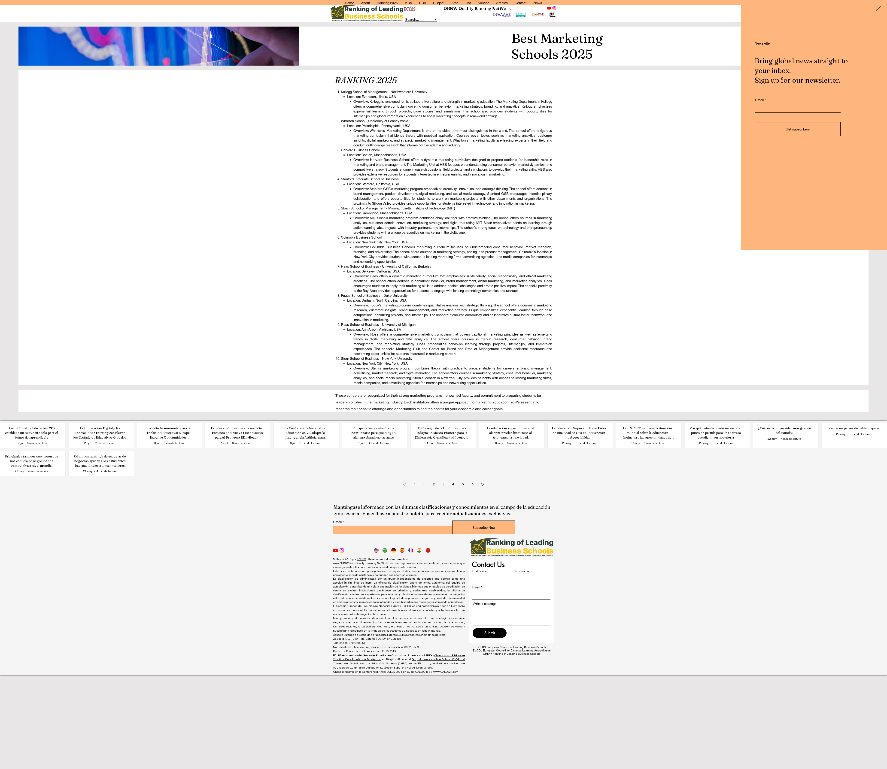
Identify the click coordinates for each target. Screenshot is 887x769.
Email (759, 100)
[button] (878, 8)
